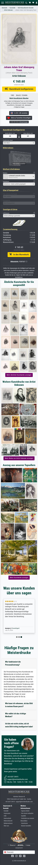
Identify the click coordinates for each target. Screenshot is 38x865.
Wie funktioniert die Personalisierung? (13, 663)
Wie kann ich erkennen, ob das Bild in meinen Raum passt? (19, 705)
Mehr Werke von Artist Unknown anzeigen (19, 458)
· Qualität (23, 816)
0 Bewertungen (23, 122)
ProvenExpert (15, 628)
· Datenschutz (7, 818)
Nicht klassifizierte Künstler (26, 8)
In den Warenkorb (20, 254)
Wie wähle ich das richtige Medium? (15, 715)
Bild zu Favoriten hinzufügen (20, 118)
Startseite (4, 8)
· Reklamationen (8, 823)
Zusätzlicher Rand (8, 140)
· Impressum (6, 813)
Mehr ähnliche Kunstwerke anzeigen (19, 375)
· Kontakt (5, 811)
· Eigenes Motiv (25, 811)
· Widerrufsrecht (7, 821)
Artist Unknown (8, 10)
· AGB (4, 816)
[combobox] (19, 142)
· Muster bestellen (26, 826)
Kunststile (12, 8)
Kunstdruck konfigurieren (20, 89)
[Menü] (2, 3)
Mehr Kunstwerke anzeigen (19, 578)
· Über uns (6, 826)
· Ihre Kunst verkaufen (27, 813)
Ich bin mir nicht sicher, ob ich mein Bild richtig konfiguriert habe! (19, 725)
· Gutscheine (24, 823)
